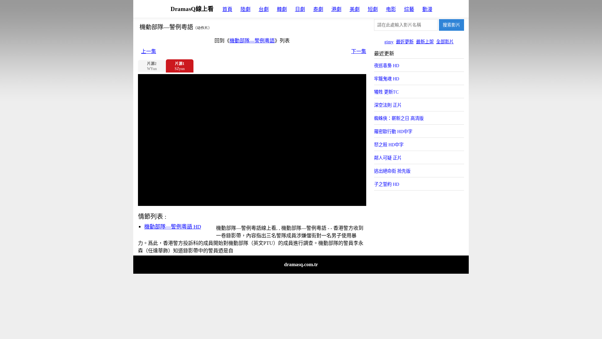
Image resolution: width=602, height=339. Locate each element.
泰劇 (318, 9)
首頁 (227, 9)
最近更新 (405, 41)
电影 (391, 9)
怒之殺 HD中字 (389, 144)
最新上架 (425, 41)
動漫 (427, 9)
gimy (388, 41)
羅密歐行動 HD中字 (393, 131)
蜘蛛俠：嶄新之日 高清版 (399, 118)
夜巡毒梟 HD (386, 65)
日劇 (300, 9)
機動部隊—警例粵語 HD (172, 227)
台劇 (264, 9)
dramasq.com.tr (301, 264)
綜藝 (409, 9)
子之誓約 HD (386, 184)
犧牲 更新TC (386, 91)
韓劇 (282, 9)
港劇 (336, 9)
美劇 (355, 9)
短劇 (373, 9)
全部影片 (445, 41)
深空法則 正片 (388, 105)
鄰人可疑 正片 (388, 157)
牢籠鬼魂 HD (386, 78)
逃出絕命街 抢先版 (392, 171)
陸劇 (245, 9)
